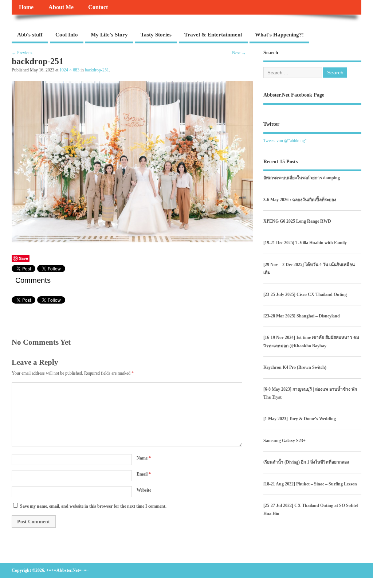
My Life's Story (109, 35)
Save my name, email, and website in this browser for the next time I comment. (93, 506)
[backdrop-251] (132, 240)
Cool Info (66, 35)
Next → (239, 52)
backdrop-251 (97, 70)
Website (144, 490)
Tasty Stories (156, 35)
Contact (98, 7)
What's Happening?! (279, 35)
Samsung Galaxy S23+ (284, 440)
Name (144, 458)
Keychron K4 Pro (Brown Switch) (294, 367)
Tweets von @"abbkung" (285, 140)
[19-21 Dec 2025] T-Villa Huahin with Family (305, 242)
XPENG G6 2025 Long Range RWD (297, 221)
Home (26, 7)
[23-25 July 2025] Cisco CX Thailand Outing (305, 294)
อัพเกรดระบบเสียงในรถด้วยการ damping (301, 177)
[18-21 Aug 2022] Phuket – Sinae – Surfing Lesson (310, 484)
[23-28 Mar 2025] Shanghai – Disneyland (301, 316)
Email (144, 474)
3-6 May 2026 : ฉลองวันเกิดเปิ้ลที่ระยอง (299, 199)
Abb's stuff (30, 35)
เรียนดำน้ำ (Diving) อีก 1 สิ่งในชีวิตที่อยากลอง (306, 462)
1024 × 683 (69, 70)
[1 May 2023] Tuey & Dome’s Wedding (299, 418)
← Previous (22, 52)
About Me (61, 7)
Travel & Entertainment (213, 35)
